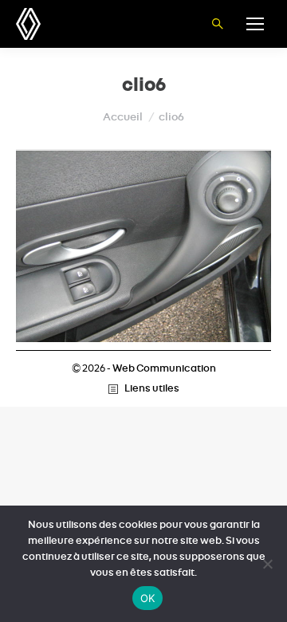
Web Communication (164, 369)
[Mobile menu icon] (255, 24)
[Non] (267, 564)
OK (147, 598)
